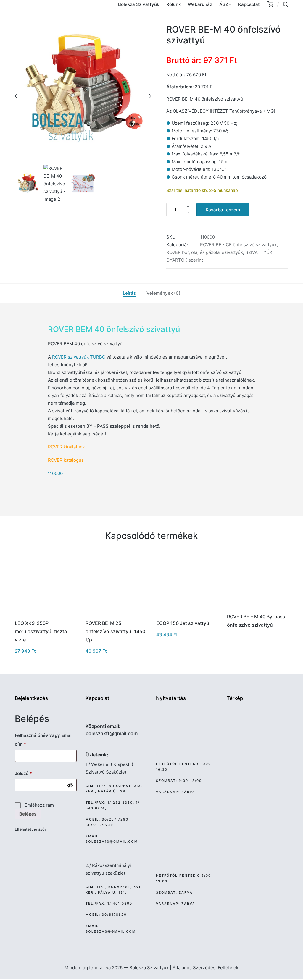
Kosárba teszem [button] (45, 614)
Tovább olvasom (257, 607)
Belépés (27, 814)
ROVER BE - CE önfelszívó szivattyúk (238, 244)
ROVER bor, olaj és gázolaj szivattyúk (204, 252)
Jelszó (32, 773)
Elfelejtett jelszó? (31, 829)
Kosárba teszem (223, 210)
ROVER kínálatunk (66, 447)
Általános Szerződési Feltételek (205, 967)
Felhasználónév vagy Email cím (44, 739)
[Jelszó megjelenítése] (70, 785)
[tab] (129, 293)
